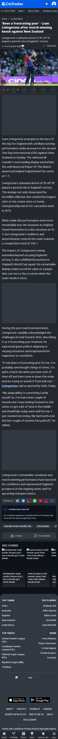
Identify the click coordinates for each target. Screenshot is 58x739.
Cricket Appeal (49, 648)
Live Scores (9, 11)
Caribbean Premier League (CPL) (11, 648)
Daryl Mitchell (49, 624)
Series (32, 737)
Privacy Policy (31, 728)
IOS (13, 518)
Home (4, 737)
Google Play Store (28, 518)
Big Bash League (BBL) (13, 662)
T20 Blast (6, 667)
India (4, 605)
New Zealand (43, 526)
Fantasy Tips (43, 737)
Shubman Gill (49, 605)
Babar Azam (50, 615)
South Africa (8, 624)
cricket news (17, 18)
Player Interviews (47, 643)
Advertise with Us (15, 714)
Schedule (13, 737)
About (9, 708)
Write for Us (36, 714)
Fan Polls (51, 657)
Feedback (35, 708)
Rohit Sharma (49, 610)
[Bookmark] (34, 89)
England (6, 615)
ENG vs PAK (33, 11)
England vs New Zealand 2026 (17, 526)
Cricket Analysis (48, 652)
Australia (6, 610)
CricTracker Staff (11, 46)
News (21, 11)
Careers (47, 708)
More (54, 737)
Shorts (23, 737)
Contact (22, 708)
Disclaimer (29, 719)
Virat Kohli (51, 620)
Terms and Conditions (13, 728)
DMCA (50, 714)
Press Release (49, 638)
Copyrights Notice (47, 728)
